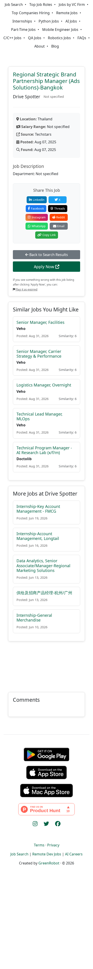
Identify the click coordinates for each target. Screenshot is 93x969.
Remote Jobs (67, 12)
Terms (39, 845)
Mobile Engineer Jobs (60, 29)
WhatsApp (39, 226)
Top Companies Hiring (31, 12)
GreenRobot (48, 863)
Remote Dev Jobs (46, 854)
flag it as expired (26, 289)
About (39, 46)
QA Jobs (34, 37)
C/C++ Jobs (12, 37)
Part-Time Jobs (23, 29)
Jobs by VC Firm (72, 4)
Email (60, 226)
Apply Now (44, 266)
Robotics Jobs (59, 37)
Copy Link (49, 235)
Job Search (14, 4)
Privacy (53, 845)
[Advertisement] (46, 664)
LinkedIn (38, 200)
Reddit (60, 217)
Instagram (39, 217)
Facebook (37, 208)
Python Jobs (49, 21)
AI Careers (74, 854)
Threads (59, 208)
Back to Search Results (48, 254)
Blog (55, 46)
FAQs (81, 37)
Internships (22, 21)
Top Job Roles (40, 4)
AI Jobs (71, 21)
